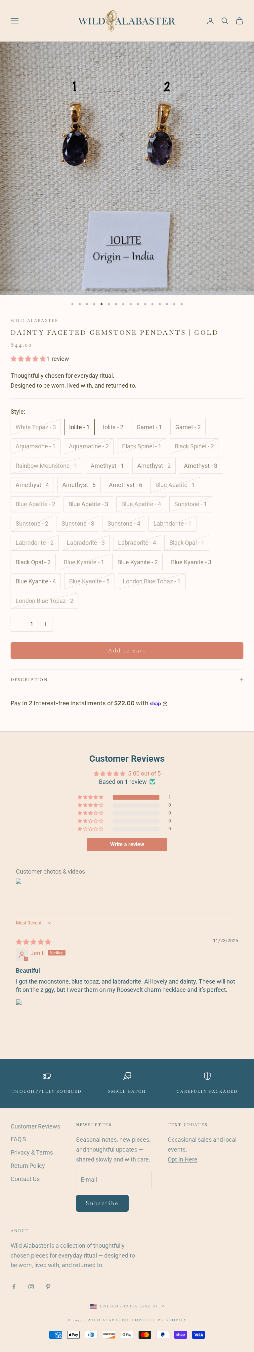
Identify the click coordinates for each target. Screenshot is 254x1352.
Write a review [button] (127, 844)
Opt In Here (182, 1159)
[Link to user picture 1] (32, 1015)
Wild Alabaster (34, 320)
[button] (29, 358)
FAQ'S (18, 1139)
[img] (33, 941)
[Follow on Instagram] (31, 1286)
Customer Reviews (35, 1126)
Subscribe (102, 1203)
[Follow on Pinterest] (48, 1286)
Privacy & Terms (32, 1152)
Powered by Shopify (159, 1320)
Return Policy (28, 1165)
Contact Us (25, 1178)
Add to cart (127, 650)
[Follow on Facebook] (14, 1286)
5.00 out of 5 (144, 773)
